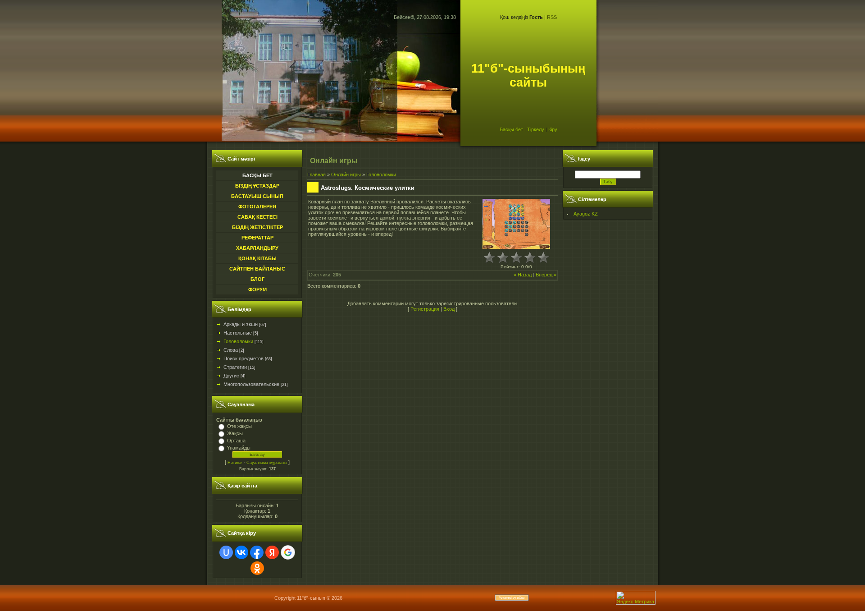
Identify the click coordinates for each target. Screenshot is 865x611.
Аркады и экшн (240, 324)
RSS (552, 17)
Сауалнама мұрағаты (266, 462)
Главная (316, 174)
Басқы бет (511, 129)
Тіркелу (535, 129)
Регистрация (424, 309)
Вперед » (546, 274)
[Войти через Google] (288, 552)
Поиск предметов (243, 358)
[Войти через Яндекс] (272, 552)
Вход (449, 309)
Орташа (236, 440)
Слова (230, 350)
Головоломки (238, 341)
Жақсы (235, 433)
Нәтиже (235, 462)
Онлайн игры (346, 174)
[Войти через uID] (226, 552)
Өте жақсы (239, 426)
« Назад (523, 274)
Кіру (552, 129)
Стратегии (235, 367)
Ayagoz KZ (586, 213)
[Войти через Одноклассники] (257, 568)
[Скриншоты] (516, 224)
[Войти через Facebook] (257, 552)
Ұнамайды (238, 447)
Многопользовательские (251, 384)
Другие (231, 375)
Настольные (237, 332)
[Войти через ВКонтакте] (241, 552)
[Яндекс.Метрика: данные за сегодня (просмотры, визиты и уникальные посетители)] (636, 598)
